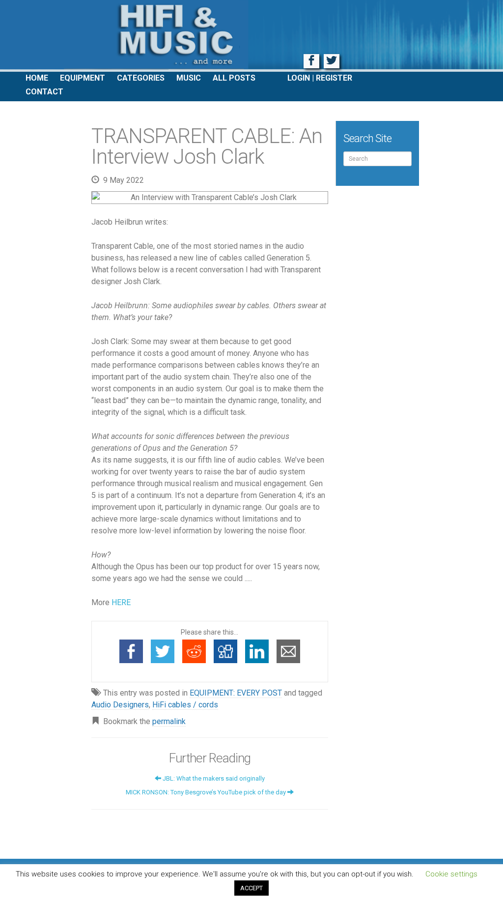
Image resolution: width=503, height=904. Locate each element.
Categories (141, 78)
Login (298, 78)
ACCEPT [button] (251, 888)
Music (188, 78)
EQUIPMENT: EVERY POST (236, 693)
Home (37, 78)
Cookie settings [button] (451, 874)
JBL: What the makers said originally (213, 778)
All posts (234, 78)
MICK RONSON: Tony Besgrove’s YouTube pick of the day (206, 792)
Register (334, 78)
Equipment (82, 78)
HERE (121, 602)
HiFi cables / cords (185, 704)
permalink (169, 721)
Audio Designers (120, 704)
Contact (44, 91)
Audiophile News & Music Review (251, 36)
